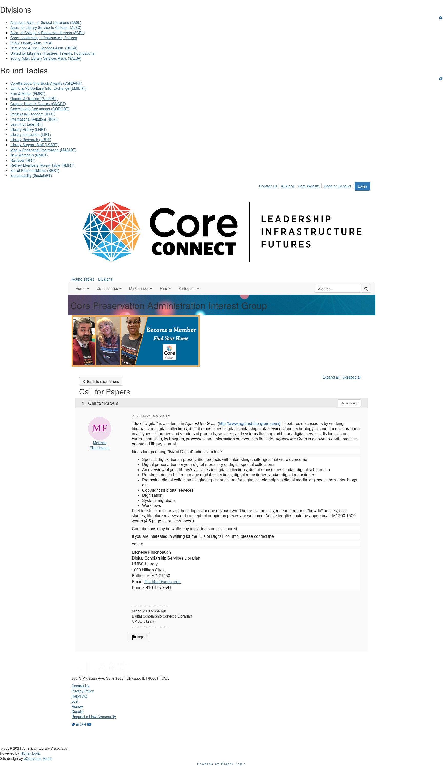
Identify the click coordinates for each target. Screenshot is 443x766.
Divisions (105, 279)
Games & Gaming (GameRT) (34, 98)
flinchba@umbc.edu (162, 582)
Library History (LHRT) (28, 129)
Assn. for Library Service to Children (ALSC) (46, 27)
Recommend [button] (349, 403)
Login (362, 186)
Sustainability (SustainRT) (31, 175)
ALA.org (287, 185)
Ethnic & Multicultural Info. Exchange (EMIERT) (48, 88)
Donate (77, 711)
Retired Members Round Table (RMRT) (42, 165)
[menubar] (307, 185)
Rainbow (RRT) (22, 160)
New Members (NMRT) (29, 154)
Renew (77, 706)
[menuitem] (269, 185)
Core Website (309, 185)
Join (75, 701)
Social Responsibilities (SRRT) (34, 170)
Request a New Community (94, 716)
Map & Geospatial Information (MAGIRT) (43, 149)
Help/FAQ (79, 696)
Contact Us (268, 185)
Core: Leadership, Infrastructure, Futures (43, 37)
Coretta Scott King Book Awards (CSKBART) (46, 83)
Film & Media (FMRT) (27, 93)
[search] (366, 288)
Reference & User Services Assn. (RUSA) (43, 48)
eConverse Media (38, 758)
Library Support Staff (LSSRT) (34, 144)
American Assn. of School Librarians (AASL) (46, 22)
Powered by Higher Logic (221, 764)
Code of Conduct (337, 185)
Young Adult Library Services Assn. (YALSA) (46, 58)
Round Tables (83, 279)
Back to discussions (102, 381)
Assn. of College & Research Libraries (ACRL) (47, 32)
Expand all (331, 377)
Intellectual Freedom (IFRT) (32, 113)
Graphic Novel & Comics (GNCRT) (38, 103)
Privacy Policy (83, 690)
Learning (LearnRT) (26, 124)
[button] (82, 288)
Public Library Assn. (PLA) (31, 42)
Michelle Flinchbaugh (100, 445)
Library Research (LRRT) (30, 139)
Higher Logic (30, 753)
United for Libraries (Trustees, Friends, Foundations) (53, 53)
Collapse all (352, 377)
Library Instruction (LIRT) (30, 134)
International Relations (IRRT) (34, 119)
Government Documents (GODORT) (39, 108)
